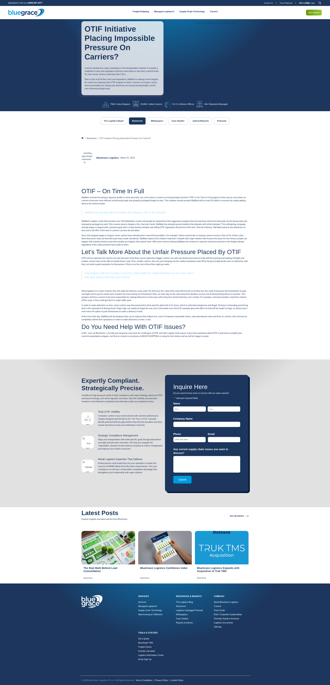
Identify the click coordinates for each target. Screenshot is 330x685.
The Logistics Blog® (114, 121)
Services (142, 602)
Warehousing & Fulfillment (150, 614)
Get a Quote (314, 12)
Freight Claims (145, 647)
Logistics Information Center (151, 655)
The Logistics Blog (184, 602)
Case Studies (177, 121)
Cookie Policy (177, 680)
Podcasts (221, 121)
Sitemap (217, 627)
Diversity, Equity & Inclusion (226, 618)
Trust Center (219, 610)
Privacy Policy (161, 680)
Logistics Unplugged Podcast (189, 610)
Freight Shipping (141, 11)
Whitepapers (157, 121)
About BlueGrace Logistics (226, 602)
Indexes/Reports (201, 121)
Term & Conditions (143, 680)
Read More (88, 578)
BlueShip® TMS (145, 643)
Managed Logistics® (164, 11)
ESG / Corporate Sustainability (228, 614)
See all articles (237, 516)
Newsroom (137, 121)
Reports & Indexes (184, 623)
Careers (214, 11)
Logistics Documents (223, 623)
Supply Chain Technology (192, 11)
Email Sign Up (144, 659)
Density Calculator (146, 651)
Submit (182, 479)
